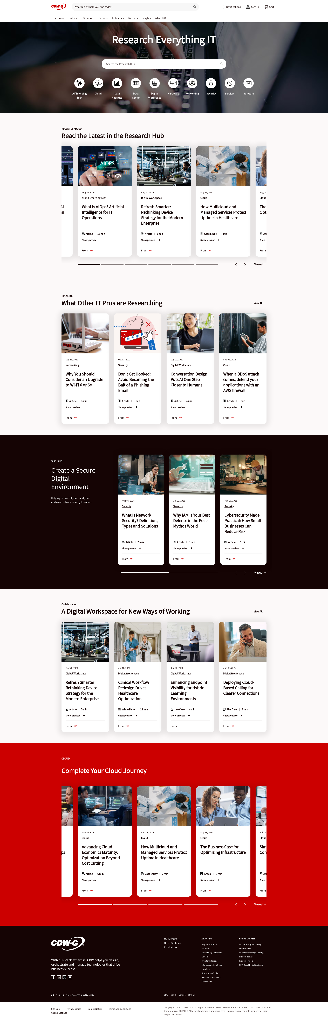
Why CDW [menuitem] (160, 18)
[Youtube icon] (70, 978)
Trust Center (207, 981)
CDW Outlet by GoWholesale (251, 965)
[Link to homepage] (58, 7)
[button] (269, 7)
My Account (171, 939)
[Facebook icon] (53, 978)
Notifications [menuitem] (233, 7)
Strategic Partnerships (211, 977)
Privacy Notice (74, 1008)
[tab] (89, 264)
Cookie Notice (95, 1008)
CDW (166, 994)
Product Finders (246, 961)
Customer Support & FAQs (250, 944)
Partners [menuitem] (133, 18)
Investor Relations (209, 961)
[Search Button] (221, 64)
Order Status (171, 943)
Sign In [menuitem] (255, 7)
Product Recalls (245, 956)
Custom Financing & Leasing (251, 952)
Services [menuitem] (103, 18)
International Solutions (212, 965)
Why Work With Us (209, 944)
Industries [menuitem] (118, 18)
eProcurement (245, 948)
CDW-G (173, 994)
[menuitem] (223, 7)
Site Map (55, 1008)
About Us (206, 948)
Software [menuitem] (74, 18)
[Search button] (194, 7)
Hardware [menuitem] (59, 18)
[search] (130, 7)
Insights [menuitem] (146, 18)
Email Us (90, 995)
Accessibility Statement (212, 952)
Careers (205, 956)
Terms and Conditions (120, 1008)
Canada (182, 994)
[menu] (231, 7)
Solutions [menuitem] (88, 18)
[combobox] (161, 64)
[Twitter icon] (64, 978)
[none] (59, 18)
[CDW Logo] (58, 7)
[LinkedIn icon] (59, 978)
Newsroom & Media (210, 973)
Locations (206, 969)
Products (169, 947)
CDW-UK (191, 994)
